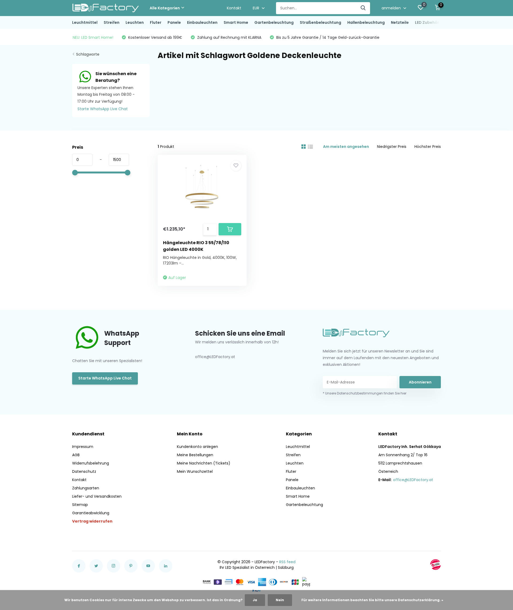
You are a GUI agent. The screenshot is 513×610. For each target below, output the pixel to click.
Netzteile (400, 22)
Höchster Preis (427, 146)
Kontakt (234, 8)
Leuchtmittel (85, 22)
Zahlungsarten (85, 488)
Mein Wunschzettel (195, 471)
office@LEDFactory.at (413, 479)
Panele (174, 22)
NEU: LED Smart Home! (93, 37)
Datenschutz (84, 471)
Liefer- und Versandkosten (97, 496)
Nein (280, 600)
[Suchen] (363, 8)
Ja (255, 600)
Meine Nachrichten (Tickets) (203, 463)
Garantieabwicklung (90, 513)
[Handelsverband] (435, 564)
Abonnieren (420, 382)
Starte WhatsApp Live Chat (102, 109)
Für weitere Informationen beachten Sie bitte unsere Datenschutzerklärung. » (372, 600)
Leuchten (135, 22)
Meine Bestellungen (195, 455)
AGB (76, 455)
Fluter (155, 22)
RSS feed (287, 562)
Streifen (111, 22)
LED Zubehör (427, 22)
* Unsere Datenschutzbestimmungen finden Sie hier (364, 393)
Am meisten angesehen (346, 146)
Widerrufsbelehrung (90, 463)
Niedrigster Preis (391, 146)
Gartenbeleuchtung (274, 22)
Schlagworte (87, 54)
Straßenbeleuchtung (320, 22)
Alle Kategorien (165, 8)
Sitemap (80, 504)
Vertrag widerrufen (92, 521)
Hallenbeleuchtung (366, 22)
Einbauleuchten (202, 22)
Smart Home (236, 22)
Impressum (82, 446)
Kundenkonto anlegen (197, 446)
